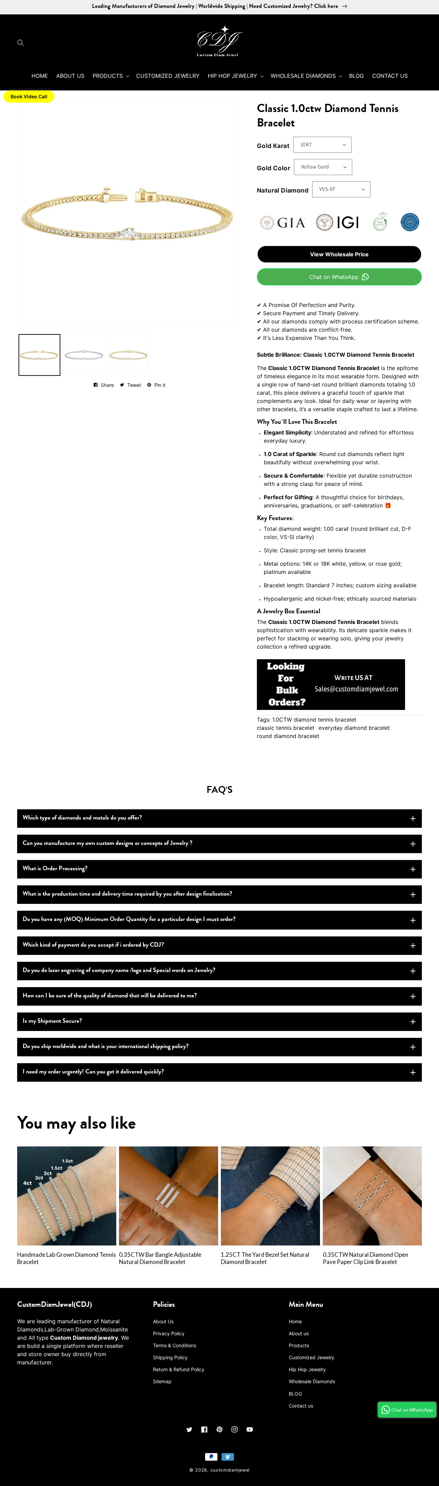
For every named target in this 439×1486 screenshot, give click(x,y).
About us (299, 1333)
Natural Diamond (282, 190)
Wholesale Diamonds (312, 1381)
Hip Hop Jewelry (307, 1369)
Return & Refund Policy (178, 1369)
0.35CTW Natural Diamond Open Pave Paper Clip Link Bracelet (365, 1258)
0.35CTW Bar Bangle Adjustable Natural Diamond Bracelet (160, 1258)
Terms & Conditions (174, 1345)
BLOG (295, 1394)
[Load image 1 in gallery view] (39, 355)
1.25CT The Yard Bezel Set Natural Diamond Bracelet (265, 1258)
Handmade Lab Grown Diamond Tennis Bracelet (66, 1258)
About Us (163, 1321)
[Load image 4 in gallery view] (128, 355)
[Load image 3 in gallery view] (84, 355)
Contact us (301, 1406)
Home (295, 1321)
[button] (22, 42)
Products (299, 1345)
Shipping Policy (170, 1357)
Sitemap (162, 1381)
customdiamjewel (230, 1470)
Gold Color (273, 168)
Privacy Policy (169, 1333)
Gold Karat (273, 145)
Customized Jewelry (311, 1357)
